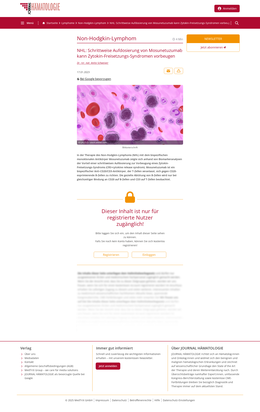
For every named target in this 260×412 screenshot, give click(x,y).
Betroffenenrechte (140, 400)
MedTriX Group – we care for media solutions (51, 370)
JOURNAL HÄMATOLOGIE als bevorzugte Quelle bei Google (55, 376)
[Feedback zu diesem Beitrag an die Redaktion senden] (178, 71)
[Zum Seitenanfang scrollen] (253, 405)
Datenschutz (119, 400)
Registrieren (111, 255)
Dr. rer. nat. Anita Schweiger (92, 63)
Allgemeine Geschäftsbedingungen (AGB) (49, 366)
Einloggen (149, 255)
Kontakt (29, 362)
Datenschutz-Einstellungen (179, 400)
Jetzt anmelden (108, 366)
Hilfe (157, 400)
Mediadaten (32, 358)
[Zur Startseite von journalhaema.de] (40, 8)
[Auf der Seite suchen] (237, 23)
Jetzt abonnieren (212, 47)
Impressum (102, 400)
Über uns (30, 354)
